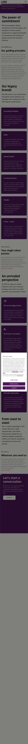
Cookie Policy (15, 371)
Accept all (14, 387)
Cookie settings (14, 379)
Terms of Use (20, 375)
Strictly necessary (14, 383)
